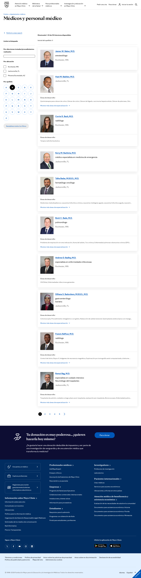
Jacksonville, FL (13, 71)
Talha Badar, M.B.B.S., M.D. (67, 178)
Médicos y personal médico (33, 18)
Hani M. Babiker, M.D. (64, 76)
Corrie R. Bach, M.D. (64, 116)
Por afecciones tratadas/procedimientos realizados (19, 50)
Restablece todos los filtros (16, 126)
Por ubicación (9, 61)
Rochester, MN (13, 67)
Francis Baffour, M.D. (64, 333)
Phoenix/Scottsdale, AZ (16, 75)
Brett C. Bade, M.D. (63, 218)
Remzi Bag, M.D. (62, 373)
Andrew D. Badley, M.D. (65, 257)
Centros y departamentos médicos (14, 14)
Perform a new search (14, 33)
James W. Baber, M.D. (65, 51)
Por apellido (8, 82)
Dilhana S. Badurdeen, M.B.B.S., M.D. (71, 294)
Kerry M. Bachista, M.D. (65, 153)
